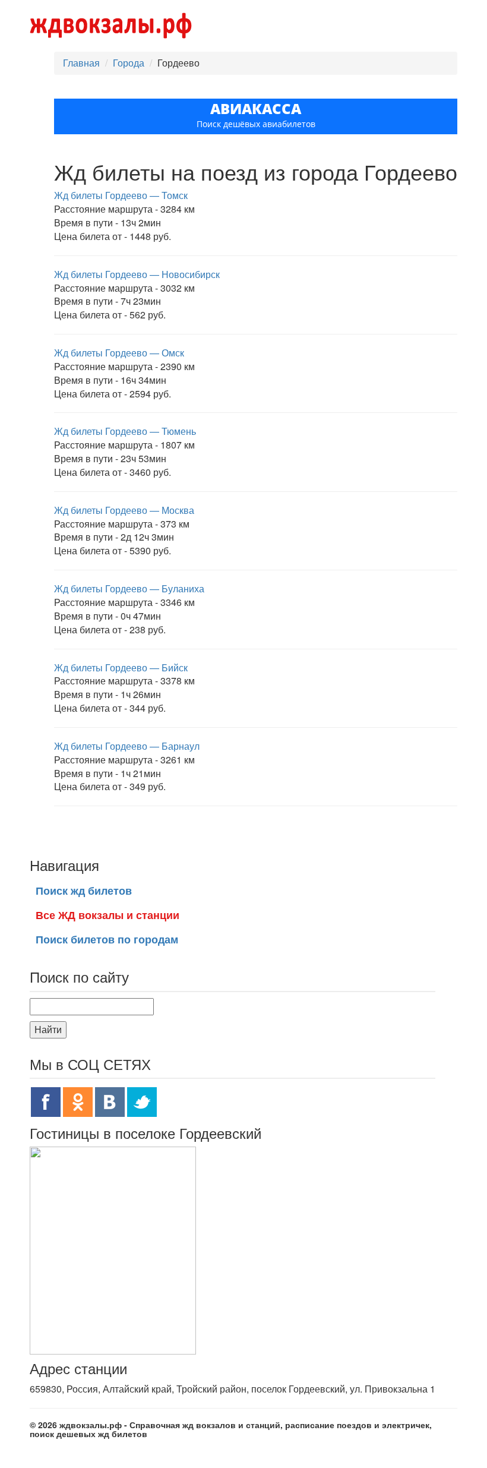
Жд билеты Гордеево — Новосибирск (137, 274)
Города (128, 63)
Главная (81, 63)
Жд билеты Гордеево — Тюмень (125, 431)
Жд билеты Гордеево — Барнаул (127, 746)
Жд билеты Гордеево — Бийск (121, 667)
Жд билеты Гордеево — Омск (119, 352)
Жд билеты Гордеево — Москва (124, 510)
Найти (48, 1029)
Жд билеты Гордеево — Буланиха (129, 588)
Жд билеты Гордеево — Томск (121, 195)
